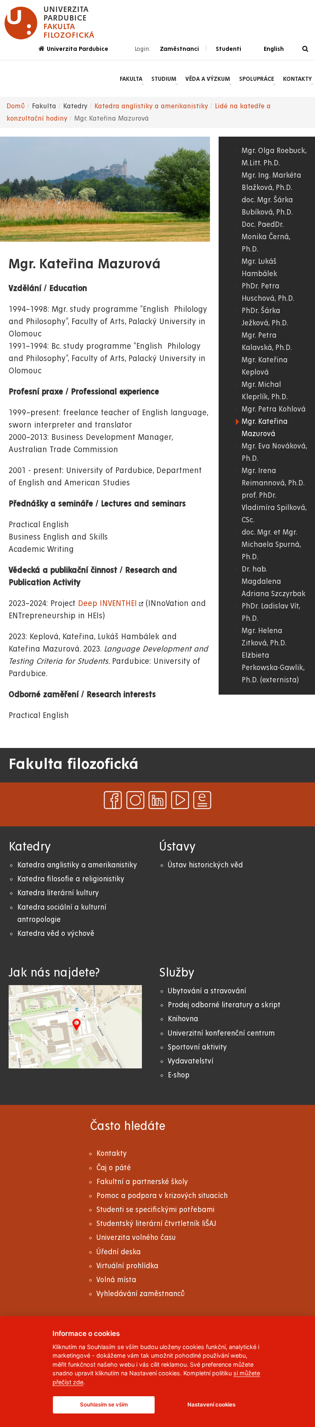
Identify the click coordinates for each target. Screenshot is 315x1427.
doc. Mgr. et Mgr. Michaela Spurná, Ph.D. (271, 544)
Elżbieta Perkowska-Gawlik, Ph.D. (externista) (273, 668)
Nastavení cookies (211, 1404)
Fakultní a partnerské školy (142, 1182)
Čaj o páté (113, 1168)
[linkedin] (157, 800)
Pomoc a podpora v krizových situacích (162, 1196)
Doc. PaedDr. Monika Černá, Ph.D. (266, 237)
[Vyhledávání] (305, 49)
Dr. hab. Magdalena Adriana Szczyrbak (274, 581)
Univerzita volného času (136, 1238)
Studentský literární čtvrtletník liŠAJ (156, 1224)
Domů (16, 106)
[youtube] (180, 800)
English (274, 49)
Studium (163, 78)
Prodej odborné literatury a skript (224, 1005)
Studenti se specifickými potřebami (155, 1210)
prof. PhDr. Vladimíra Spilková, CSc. (274, 508)
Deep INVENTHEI (107, 603)
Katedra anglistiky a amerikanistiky (151, 106)
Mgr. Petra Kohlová (274, 409)
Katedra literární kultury (58, 893)
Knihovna (183, 1019)
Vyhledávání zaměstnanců (140, 1294)
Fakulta (131, 78)
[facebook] (113, 800)
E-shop (178, 1075)
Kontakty (297, 78)
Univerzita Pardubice (77, 49)
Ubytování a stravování (207, 991)
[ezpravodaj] (202, 800)
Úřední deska (118, 1252)
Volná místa (116, 1280)
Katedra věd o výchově (55, 934)
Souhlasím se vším (104, 1404)
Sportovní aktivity (197, 1047)
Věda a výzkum (207, 78)
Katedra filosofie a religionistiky (70, 879)
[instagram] (135, 800)
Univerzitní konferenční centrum (221, 1033)
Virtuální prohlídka (127, 1266)
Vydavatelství (190, 1061)
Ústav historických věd (205, 865)
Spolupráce (256, 78)
